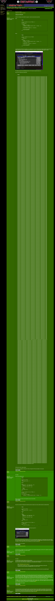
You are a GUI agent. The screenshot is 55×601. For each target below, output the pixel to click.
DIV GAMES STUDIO (17, 8)
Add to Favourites (2, 13)
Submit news (2, 14)
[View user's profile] (16, 470)
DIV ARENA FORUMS (10, 8)
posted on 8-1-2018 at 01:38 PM (20, 585)
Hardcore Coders (25, 8)
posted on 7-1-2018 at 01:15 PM (20, 501)
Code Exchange (2, 11)
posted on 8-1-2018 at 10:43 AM (20, 571)
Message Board (2, 5)
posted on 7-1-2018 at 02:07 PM (20, 555)
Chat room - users (2, 6)
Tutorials (1, 12)
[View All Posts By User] (19, 470)
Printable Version (9, 10)
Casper (8, 501)
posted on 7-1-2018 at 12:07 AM (20, 471)
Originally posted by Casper (24, 564)
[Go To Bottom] (53, 8)
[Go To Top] (53, 596)
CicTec (8, 471)
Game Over (1, 7)
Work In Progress (2, 8)
